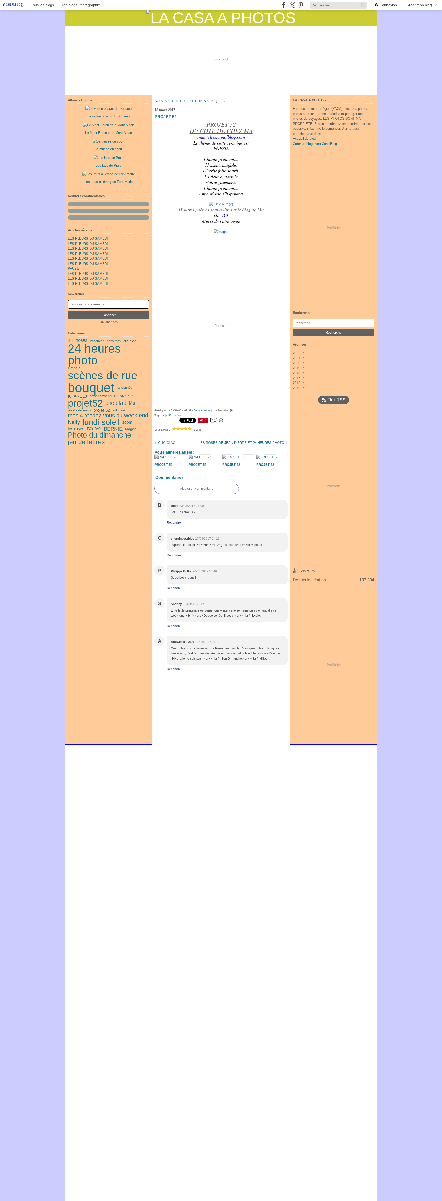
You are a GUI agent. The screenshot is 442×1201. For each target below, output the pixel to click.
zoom (127, 422)
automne (119, 410)
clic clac (115, 403)
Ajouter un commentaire (196, 488)
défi (70, 341)
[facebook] (284, 5)
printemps (114, 341)
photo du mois (79, 410)
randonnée (124, 387)
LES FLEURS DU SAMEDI (88, 239)
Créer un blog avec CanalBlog (315, 144)
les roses (76, 429)
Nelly (74, 422)
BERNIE (113, 428)
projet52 (85, 403)
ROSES (81, 341)
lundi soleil (101, 422)
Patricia (74, 368)
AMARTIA (127, 396)
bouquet (91, 387)
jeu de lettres (86, 442)
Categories (196, 101)
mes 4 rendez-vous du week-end (108, 415)
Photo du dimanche (99, 435)
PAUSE (73, 268)
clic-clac (129, 341)
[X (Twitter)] (292, 5)
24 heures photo (94, 354)
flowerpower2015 (103, 396)
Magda (130, 429)
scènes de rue (102, 375)
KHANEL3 (77, 396)
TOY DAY (94, 428)
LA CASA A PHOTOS (168, 101)
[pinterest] (300, 5)
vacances (97, 341)
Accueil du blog (304, 138)
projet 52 (101, 410)
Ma (132, 403)
